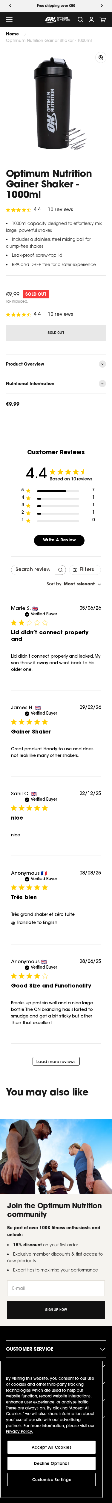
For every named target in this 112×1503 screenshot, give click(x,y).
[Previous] (10, 6)
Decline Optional (51, 1463)
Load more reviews (56, 1062)
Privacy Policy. (19, 1431)
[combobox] (74, 584)
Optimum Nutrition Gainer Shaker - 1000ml (49, 40)
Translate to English (36, 923)
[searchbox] (33, 570)
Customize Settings (51, 1479)
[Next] (102, 6)
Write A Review (59, 540)
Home (12, 34)
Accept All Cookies (52, 1447)
